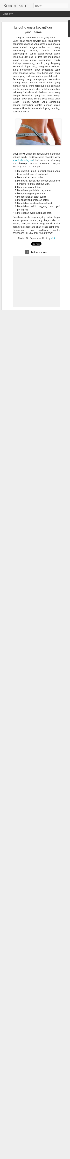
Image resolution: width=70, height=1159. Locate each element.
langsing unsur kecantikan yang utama (33, 29)
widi (53, 238)
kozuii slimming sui (23, 160)
